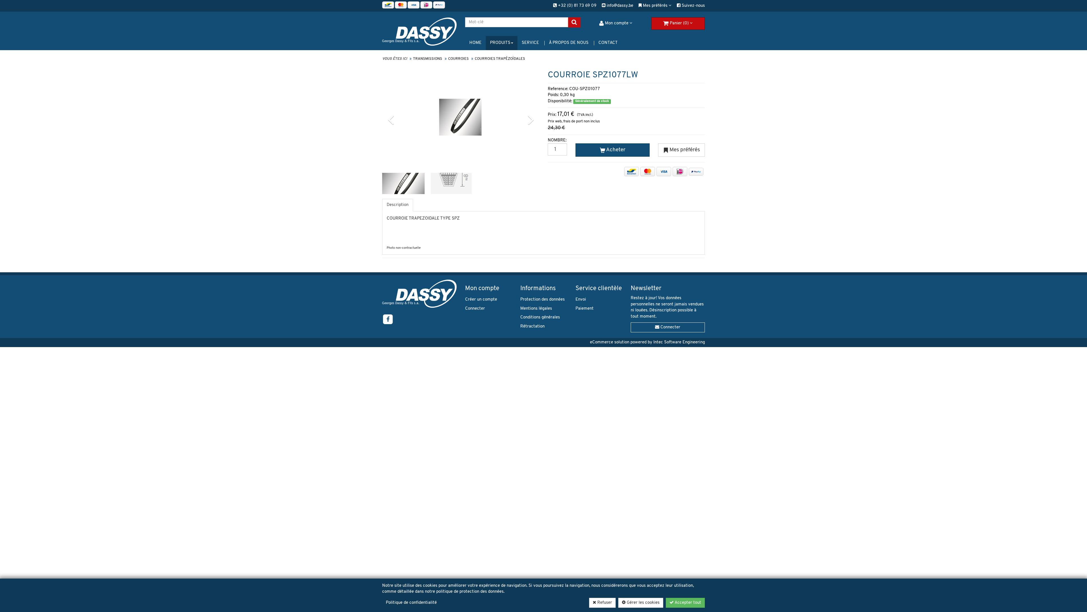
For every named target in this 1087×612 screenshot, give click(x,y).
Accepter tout (687, 603)
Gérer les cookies (643, 603)
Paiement (584, 309)
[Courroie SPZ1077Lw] (460, 117)
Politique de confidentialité (411, 603)
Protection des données (542, 300)
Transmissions (427, 59)
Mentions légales (536, 309)
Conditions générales (540, 317)
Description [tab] (397, 205)
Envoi (580, 300)
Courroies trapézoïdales (500, 59)
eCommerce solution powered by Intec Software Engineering (647, 342)
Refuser (604, 603)
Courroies (458, 59)
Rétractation (532, 326)
